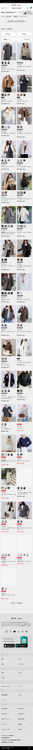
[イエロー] (21, 555)
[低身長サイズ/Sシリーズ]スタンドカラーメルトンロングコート (8, 233)
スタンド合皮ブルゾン (22, 397)
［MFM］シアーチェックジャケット (8, 595)
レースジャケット (21, 428)
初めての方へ (4, 713)
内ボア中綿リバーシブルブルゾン (8, 133)
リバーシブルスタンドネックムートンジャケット (8, 199)
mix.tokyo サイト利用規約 (7, 735)
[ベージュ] (5, 63)
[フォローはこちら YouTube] (14, 631)
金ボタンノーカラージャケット (23, 461)
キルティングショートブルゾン (8, 166)
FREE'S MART (9, 16)
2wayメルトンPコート (6, 299)
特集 (3, 672)
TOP (3, 16)
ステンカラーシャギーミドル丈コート (24, 233)
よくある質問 (4, 708)
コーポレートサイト (6, 729)
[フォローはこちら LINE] (26, 631)
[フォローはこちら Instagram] (6, 631)
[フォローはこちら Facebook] (22, 631)
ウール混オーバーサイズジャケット (24, 133)
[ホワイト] (5, 127)
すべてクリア (27, 39)
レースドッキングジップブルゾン (24, 362)
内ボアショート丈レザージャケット (8, 332)
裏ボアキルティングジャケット (23, 299)
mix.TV (3, 677)
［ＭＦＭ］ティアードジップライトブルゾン (8, 562)
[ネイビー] (24, 95)
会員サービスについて (6, 719)
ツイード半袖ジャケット (6, 428)
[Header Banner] (16, 12)
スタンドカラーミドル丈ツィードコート (8, 266)
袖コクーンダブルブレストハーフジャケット (24, 528)
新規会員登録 (5, 695)
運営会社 (20, 724)
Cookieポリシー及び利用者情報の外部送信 (11, 740)
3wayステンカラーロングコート (8, 69)
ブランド (20, 659)
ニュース (20, 686)
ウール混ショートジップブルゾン (24, 198)
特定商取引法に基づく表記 (7, 742)
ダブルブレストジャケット (22, 101)
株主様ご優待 (21, 719)
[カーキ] (8, 160)
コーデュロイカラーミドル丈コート (24, 332)
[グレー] (18, 192)
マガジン (20, 672)
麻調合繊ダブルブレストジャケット (8, 461)
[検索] (6, 8)
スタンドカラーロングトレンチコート (8, 495)
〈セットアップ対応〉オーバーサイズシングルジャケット (8, 397)
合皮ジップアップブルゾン (7, 101)
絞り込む (8, 34)
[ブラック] (2, 63)
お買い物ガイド (21, 713)
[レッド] (24, 555)
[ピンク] (24, 226)
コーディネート (21, 664)
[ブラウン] (8, 63)
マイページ (4, 700)
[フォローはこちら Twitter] (10, 631)
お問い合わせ (21, 708)
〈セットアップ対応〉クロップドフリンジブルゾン (8, 528)
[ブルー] (8, 555)
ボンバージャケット (5, 365)
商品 (3, 659)
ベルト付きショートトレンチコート (24, 67)
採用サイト (20, 729)
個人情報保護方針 (6, 737)
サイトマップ (4, 724)
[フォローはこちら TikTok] (18, 631)
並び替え (24, 34)
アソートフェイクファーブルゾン (24, 166)
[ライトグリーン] (27, 555)
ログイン (20, 695)
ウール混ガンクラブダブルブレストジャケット (24, 266)
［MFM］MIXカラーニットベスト (24, 561)
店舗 (3, 664)
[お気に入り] (28, 8)
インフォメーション (5, 686)
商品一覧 (16, 16)
